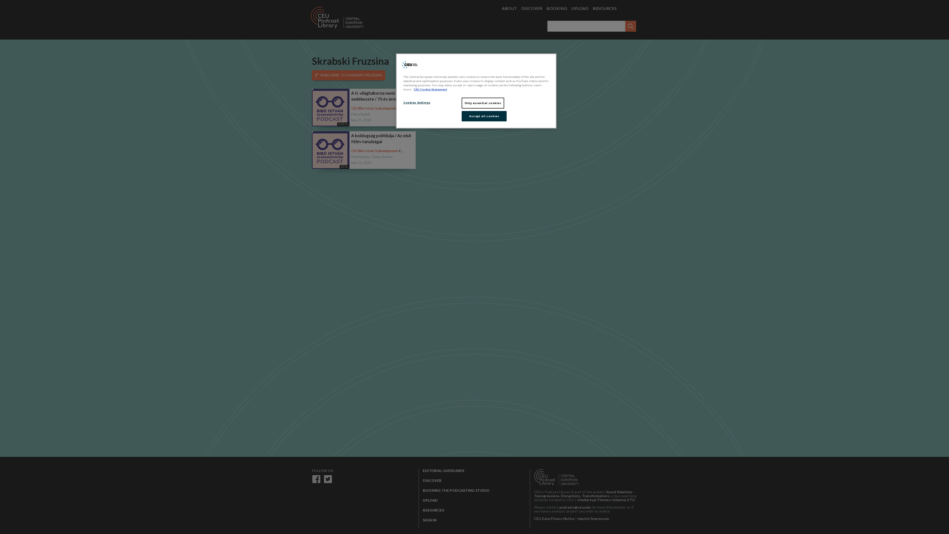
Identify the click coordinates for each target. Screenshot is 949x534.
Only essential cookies (483, 103)
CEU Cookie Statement (430, 89)
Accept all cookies (484, 116)
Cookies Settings (416, 102)
